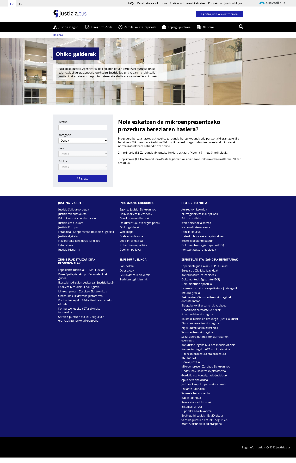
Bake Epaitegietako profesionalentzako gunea (83, 276)
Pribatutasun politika (133, 245)
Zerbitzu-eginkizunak (133, 279)
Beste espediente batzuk (197, 241)
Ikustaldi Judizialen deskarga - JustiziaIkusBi (209, 319)
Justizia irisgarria (69, 249)
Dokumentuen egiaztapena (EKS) (202, 245)
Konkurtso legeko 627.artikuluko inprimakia (79, 310)
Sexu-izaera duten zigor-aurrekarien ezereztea (205, 338)
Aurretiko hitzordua (194, 209)
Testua (62, 122)
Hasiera (58, 35)
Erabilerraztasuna (131, 236)
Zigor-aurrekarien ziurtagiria (200, 323)
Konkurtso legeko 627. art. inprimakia (205, 349)
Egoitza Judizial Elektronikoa (138, 209)
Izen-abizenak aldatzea (196, 223)
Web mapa (126, 232)
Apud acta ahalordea (194, 380)
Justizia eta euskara (70, 223)
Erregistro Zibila (101, 27)
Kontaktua (215, 3)
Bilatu (84, 179)
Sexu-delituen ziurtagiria (197, 332)
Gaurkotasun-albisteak (134, 218)
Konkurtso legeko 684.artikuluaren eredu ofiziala (85, 302)
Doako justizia (190, 362)
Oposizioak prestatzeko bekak (201, 310)
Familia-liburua (191, 232)
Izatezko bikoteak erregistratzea (202, 236)
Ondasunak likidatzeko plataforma (80, 296)
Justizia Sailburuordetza (73, 209)
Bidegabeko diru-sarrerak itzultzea (203, 305)
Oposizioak (127, 270)
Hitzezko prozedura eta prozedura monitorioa (203, 355)
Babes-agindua (191, 398)
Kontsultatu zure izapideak (198, 249)
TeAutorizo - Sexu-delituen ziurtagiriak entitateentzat (206, 299)
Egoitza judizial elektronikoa (219, 14)
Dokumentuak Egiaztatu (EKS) (200, 279)
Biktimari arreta (191, 406)
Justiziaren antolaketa (72, 214)
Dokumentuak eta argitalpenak (140, 223)
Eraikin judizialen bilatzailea (187, 3)
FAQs (131, 3)
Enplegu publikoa (179, 27)
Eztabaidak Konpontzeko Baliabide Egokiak (86, 232)
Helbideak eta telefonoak (136, 214)
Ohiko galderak (129, 227)
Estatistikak (65, 245)
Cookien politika (130, 249)
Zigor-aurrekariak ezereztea (199, 328)
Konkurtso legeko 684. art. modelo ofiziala (208, 345)
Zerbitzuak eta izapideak (140, 27)
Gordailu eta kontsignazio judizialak (204, 375)
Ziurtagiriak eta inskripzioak (199, 214)
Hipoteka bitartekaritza (196, 411)
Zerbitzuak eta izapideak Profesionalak (76, 261)
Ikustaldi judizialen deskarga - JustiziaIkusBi (86, 282)
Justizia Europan (68, 227)
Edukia (62, 161)
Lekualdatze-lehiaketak (135, 275)
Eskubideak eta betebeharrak (77, 218)
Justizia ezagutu (69, 27)
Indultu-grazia (190, 293)
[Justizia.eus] (70, 17)
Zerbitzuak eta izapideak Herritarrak (209, 259)
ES (20, 4)
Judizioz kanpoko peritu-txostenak (203, 384)
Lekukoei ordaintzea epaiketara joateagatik (209, 288)
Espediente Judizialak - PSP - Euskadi (81, 270)
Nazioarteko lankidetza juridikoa (79, 241)
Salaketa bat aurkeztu (195, 393)
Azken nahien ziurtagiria (197, 314)
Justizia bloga (233, 3)
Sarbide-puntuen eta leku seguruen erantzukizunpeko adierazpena (81, 318)
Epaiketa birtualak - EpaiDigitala (79, 287)
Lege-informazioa (131, 241)
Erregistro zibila (194, 203)
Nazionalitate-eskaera (195, 227)
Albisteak (208, 27)
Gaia (61, 148)
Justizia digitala (68, 236)
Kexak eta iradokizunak (152, 3)
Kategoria (64, 135)
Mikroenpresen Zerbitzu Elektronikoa (82, 291)
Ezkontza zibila (191, 218)
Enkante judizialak (193, 389)
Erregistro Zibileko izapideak (199, 270)
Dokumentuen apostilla (196, 284)
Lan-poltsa (127, 266)
